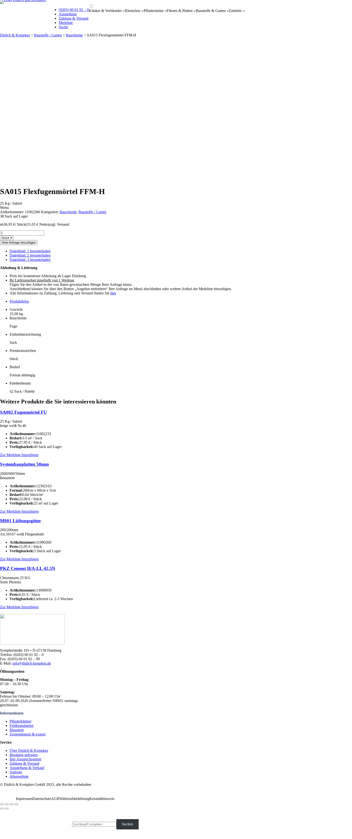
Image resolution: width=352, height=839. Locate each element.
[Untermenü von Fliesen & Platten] (194, 11)
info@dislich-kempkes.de (31, 663)
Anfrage (16, 772)
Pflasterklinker (20, 721)
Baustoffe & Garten (211, 11)
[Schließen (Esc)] (2, 804)
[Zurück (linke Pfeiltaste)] (2, 808)
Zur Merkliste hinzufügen (19, 455)
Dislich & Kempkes (15, 35)
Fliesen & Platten (180, 11)
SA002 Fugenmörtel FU (23, 412)
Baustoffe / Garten (48, 35)
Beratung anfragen (24, 755)
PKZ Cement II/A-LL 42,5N (27, 568)
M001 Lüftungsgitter (20, 520)
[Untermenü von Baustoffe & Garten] (228, 11)
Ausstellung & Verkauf (27, 768)
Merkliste (66, 23)
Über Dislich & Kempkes (29, 750)
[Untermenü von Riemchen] (142, 11)
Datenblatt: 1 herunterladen (30, 251)
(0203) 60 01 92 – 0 (74, 10)
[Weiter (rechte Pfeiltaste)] (7, 808)
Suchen (127, 824)
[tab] (181, 301)
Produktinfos (19, 301)
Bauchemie (74, 35)
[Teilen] (7, 804)
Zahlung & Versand (73, 18)
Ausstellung (68, 14)
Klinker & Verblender (105, 11)
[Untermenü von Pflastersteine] (166, 11)
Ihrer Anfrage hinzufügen (19, 242)
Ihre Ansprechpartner (25, 759)
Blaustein (17, 730)
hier (113, 293)
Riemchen (132, 11)
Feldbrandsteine (22, 726)
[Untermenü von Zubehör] (244, 11)
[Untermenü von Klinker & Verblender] (124, 11)
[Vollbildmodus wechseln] (11, 804)
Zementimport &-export (27, 734)
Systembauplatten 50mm (24, 464)
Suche (63, 27)
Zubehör (235, 11)
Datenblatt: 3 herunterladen (30, 260)
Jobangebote (19, 776)
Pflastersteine (154, 11)
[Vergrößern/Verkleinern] (16, 804)
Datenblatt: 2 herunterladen (30, 255)
